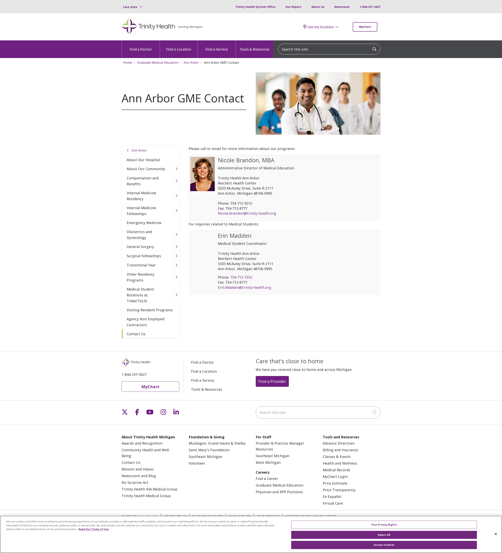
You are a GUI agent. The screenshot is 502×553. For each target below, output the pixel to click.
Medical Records (336, 470)
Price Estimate (335, 483)
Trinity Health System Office (255, 7)
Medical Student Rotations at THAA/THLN (140, 295)
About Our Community (146, 168)
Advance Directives (339, 443)
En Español (332, 496)
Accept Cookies (384, 545)
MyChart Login (335, 476)
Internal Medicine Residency (141, 196)
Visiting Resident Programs (150, 310)
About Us (317, 7)
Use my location (320, 27)
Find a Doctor (141, 49)
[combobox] (329, 49)
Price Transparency (339, 490)
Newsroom (342, 7)
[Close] (495, 534)
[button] (176, 168)
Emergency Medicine (144, 222)
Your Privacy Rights (384, 524)
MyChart (365, 27)
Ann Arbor (139, 150)
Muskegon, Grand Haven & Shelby (217, 443)
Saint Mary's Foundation (209, 450)
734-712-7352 (241, 277)
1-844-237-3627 (370, 7)
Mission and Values (138, 469)
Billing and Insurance (340, 450)
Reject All (384, 535)
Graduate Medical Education (279, 485)
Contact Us (136, 333)
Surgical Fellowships (144, 255)
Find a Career (267, 478)
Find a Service (216, 49)
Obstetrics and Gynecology (139, 234)
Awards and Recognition (142, 443)
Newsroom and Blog (139, 475)
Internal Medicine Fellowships (141, 210)
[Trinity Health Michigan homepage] (148, 26)
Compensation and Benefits (143, 181)
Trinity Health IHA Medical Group (149, 489)
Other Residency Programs (140, 277)
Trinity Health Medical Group (146, 495)
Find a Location (178, 49)
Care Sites (130, 7)
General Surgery (140, 246)
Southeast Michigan (205, 456)
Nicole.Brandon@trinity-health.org (247, 213)
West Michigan (268, 462)
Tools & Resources (254, 49)
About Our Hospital (143, 159)
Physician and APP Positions (279, 491)
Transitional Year (141, 265)
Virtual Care (333, 503)
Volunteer (197, 463)
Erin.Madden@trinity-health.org (244, 287)
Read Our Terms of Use (93, 529)
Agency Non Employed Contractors (145, 322)
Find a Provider (272, 381)
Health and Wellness (340, 463)
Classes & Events (337, 456)
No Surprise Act (135, 482)
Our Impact (293, 7)
